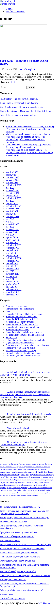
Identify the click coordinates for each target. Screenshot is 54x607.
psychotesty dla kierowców (24, 482)
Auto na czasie (6, 594)
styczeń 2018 (12, 281)
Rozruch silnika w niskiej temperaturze (23, 353)
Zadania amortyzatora (42, 493)
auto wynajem (16, 467)
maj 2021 (10, 219)
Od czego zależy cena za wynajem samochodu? (21, 590)
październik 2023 (13, 198)
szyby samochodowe (31, 488)
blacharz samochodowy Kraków (11, 469)
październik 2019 (13, 245)
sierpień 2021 (12, 211)
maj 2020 (10, 227)
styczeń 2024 (12, 195)
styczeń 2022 (12, 203)
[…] (13, 82)
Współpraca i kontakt (15, 11)
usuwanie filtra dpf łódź (14, 490)
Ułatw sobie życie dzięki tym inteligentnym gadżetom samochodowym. (23, 443)
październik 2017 (13, 289)
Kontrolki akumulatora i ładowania (21, 316)
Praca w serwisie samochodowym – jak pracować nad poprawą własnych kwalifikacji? (24, 512)
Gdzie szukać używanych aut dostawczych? (20, 556)
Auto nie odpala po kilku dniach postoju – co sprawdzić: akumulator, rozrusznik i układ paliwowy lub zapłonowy (29, 152)
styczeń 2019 (12, 255)
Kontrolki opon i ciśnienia (17, 329)
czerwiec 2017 (12, 294)
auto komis (46, 464)
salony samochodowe (41, 482)
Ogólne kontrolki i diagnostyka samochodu (25, 340)
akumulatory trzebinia (7, 464)
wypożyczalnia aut (28, 493)
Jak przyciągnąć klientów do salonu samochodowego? (24, 517)
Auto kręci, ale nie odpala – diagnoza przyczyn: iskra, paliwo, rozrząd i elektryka (25, 373)
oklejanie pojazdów (19, 480)
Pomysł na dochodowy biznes (13, 521)
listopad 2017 (12, 287)
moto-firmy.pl (26, 69)
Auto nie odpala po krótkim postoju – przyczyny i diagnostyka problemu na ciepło (28, 145)
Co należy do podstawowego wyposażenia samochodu (25, 575)
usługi (25, 490)
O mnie (9, 9)
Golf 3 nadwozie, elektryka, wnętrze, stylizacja (21, 107)
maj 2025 (10, 188)
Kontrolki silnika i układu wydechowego (24, 332)
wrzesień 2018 (12, 261)
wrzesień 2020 (12, 224)
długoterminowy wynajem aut (37, 469)
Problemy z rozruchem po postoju (21, 350)
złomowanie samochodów (9, 495)
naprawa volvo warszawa (39, 477)
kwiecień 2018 (12, 274)
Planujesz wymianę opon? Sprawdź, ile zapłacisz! (29, 414)
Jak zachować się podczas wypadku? (17, 536)
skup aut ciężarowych (16, 488)
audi (33, 464)
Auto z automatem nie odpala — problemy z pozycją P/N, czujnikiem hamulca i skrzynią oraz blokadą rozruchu (30, 129)
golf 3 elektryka (44, 472)
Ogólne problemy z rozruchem (20, 342)
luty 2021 (10, 221)
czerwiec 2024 (12, 193)
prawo (12, 482)
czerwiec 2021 (12, 216)
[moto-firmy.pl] (7, 1)
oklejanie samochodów (35, 480)
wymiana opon (5, 493)
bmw (24, 469)
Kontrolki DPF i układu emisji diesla (22, 319)
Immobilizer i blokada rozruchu (20, 308)
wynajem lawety (16, 493)
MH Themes (44, 603)
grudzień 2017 (12, 284)
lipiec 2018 (11, 266)
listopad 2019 (12, 242)
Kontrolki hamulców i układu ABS (22, 324)
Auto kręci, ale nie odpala (17, 306)
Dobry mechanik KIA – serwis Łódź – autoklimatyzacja (25, 544)
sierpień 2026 (12, 172)
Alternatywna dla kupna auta (13, 579)
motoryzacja (25, 475)
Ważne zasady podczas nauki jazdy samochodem (28, 134)
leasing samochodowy (12, 475)
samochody (4, 485)
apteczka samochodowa (23, 464)
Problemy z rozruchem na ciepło (20, 348)
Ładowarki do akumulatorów (28, 495)
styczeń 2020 (12, 237)
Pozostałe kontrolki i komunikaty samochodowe (27, 345)
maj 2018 (10, 271)
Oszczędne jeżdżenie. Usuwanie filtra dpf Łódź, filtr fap (25, 111)
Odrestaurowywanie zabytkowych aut (17, 560)
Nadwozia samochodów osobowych (17, 477)
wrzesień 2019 (12, 248)
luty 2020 (10, 234)
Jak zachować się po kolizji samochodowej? (20, 507)
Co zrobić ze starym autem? (12, 598)
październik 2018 (13, 258)
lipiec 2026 (11, 175)
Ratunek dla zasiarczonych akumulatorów (19, 103)
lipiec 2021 (11, 214)
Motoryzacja (11, 337)
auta (36, 464)
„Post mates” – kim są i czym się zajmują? (19, 99)
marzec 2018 (11, 276)
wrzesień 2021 (12, 208)
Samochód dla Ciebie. (10, 540)
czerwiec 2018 (12, 268)
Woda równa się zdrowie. (18, 428)
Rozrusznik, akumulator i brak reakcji (23, 355)
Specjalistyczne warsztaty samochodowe (18, 115)
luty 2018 (10, 279)
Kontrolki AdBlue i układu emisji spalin (24, 314)
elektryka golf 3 (33, 472)
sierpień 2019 (12, 250)
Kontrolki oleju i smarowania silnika (22, 327)
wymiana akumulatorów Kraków (39, 490)
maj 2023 (10, 201)
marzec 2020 (11, 232)
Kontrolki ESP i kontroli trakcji (20, 322)
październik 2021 (13, 206)
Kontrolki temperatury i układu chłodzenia (25, 335)
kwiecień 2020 (12, 229)
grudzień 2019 (12, 240)
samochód (28, 485)
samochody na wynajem (16, 485)
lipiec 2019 (11, 253)
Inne (8, 311)
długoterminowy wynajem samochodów (13, 472)
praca (7, 482)
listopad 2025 (12, 182)
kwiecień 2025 (12, 190)
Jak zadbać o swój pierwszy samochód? (18, 571)
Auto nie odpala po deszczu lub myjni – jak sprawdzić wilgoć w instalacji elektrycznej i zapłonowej (25, 139)
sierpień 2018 (12, 263)
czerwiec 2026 (12, 177)
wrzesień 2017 (12, 292)
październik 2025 (13, 185)
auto (40, 464)
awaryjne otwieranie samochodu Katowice (35, 467)
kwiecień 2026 (12, 180)
